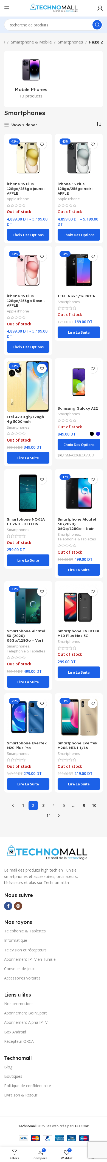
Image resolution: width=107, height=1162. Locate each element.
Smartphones (70, 42)
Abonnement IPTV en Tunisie (30, 959)
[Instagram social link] (18, 906)
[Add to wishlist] (42, 144)
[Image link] (46, 853)
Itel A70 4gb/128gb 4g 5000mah (25, 419)
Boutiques (13, 1076)
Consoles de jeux (19, 968)
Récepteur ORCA (19, 1041)
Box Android (15, 1032)
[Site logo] (53, 7)
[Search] (97, 24)
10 (94, 805)
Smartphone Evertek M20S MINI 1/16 (77, 745)
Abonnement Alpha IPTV (25, 1022)
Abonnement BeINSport (25, 1013)
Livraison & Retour (20, 1095)
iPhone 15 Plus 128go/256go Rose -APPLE (26, 300)
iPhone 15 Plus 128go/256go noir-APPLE (75, 188)
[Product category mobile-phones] (31, 79)
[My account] (100, 8)
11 (48, 815)
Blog (8, 1067)
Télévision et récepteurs (25, 950)
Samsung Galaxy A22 (78, 408)
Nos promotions (18, 1003)
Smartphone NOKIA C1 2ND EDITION (26, 521)
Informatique (15, 940)
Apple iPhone (18, 199)
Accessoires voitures (22, 978)
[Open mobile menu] (6, 8)
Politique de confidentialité (27, 1085)
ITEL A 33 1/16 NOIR (76, 295)
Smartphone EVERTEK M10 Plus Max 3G (79, 633)
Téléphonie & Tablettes (77, 539)
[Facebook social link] (8, 906)
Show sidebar (23, 124)
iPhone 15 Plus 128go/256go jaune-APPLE (26, 188)
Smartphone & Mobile (31, 42)
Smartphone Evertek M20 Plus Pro (27, 745)
